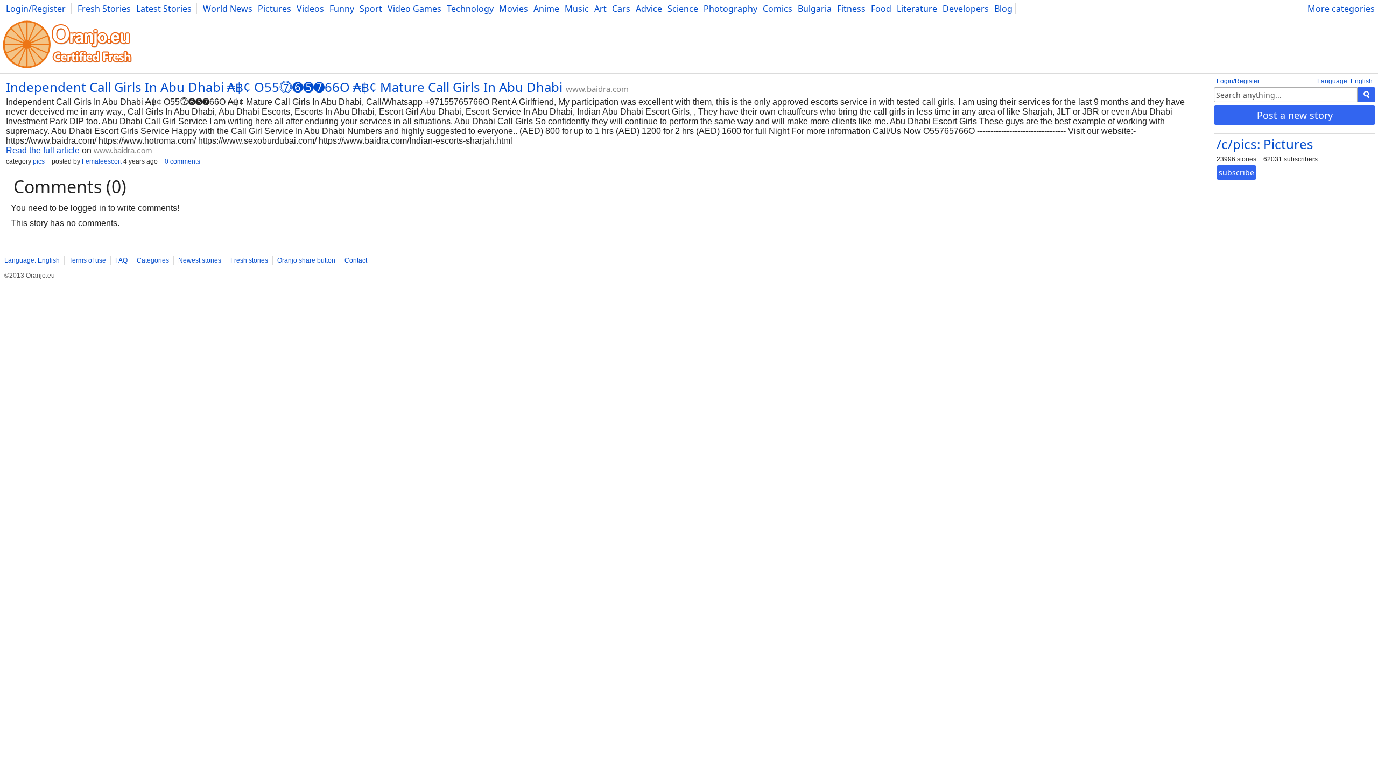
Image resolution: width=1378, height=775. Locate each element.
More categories (1341, 9)
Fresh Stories (104, 9)
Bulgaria (815, 9)
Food (881, 9)
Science (682, 9)
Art (600, 9)
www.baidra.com (597, 88)
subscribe (1236, 172)
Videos (310, 9)
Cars (621, 9)
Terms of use (87, 260)
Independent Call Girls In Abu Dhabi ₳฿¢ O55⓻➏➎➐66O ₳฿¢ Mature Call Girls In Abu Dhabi (284, 87)
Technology (470, 9)
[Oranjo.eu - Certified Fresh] (67, 68)
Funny (341, 9)
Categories (153, 260)
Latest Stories (164, 9)
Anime (546, 9)
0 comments (182, 161)
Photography (730, 9)
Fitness (851, 9)
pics (39, 161)
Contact (355, 260)
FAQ (121, 260)
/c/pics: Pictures (1265, 144)
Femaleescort (102, 161)
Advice (649, 9)
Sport (371, 9)
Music (577, 9)
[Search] (1366, 94)
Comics (777, 9)
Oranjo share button (306, 260)
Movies (513, 9)
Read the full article (43, 150)
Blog (1003, 9)
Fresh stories (249, 260)
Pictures (274, 9)
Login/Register (36, 9)
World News (227, 9)
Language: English (1345, 81)
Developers (966, 9)
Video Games (414, 9)
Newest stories (199, 260)
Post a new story (1295, 115)
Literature (917, 9)
